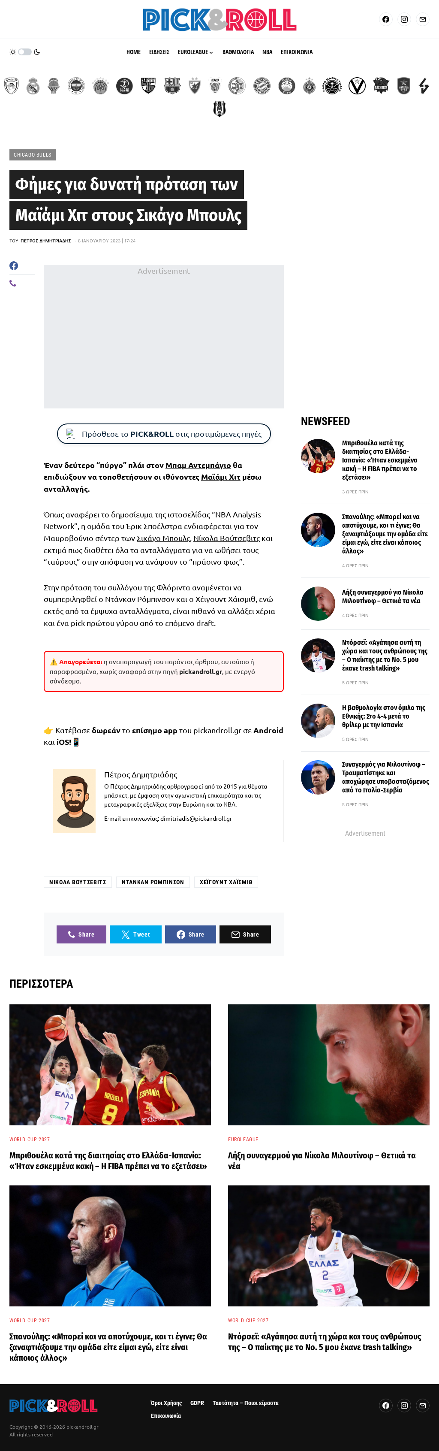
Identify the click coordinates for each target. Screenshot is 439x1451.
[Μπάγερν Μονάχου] (262, 85)
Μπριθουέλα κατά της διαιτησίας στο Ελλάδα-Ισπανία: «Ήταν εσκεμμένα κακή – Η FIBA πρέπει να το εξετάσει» (380, 460)
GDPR (197, 1403)
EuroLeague (243, 1140)
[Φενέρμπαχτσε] (76, 85)
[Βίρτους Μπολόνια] (357, 85)
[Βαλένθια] (53, 85)
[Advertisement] (164, 337)
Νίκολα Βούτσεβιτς (226, 537)
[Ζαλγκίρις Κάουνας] (148, 85)
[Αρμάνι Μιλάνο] (286, 85)
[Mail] (423, 19)
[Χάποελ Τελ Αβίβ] (124, 85)
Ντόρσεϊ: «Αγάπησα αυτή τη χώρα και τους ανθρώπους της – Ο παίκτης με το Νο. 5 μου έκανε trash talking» (384, 655)
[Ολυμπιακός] (11, 85)
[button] (24, 52)
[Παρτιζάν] (309, 85)
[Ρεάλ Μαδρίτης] (33, 85)
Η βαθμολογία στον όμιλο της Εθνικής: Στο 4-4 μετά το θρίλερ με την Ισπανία (383, 716)
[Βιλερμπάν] (424, 85)
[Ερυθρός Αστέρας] (195, 85)
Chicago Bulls (32, 155)
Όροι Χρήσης (166, 1403)
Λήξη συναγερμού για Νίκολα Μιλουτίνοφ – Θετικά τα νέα (383, 596)
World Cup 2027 (29, 1140)
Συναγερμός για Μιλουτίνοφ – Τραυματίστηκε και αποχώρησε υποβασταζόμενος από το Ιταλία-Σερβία (385, 777)
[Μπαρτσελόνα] (172, 85)
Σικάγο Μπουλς (163, 537)
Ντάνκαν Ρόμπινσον (153, 882)
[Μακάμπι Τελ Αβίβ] (237, 85)
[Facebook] (386, 19)
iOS (63, 742)
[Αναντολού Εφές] (403, 85)
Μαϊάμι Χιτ (221, 476)
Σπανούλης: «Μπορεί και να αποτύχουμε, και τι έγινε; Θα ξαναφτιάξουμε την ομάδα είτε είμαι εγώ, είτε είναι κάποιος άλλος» (385, 534)
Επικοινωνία (166, 1416)
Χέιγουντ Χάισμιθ (226, 882)
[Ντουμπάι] (215, 85)
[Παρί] (332, 85)
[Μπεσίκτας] (219, 109)
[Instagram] (404, 19)
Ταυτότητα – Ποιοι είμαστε (246, 1403)
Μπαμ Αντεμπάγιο (198, 465)
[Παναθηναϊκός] (100, 85)
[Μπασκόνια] (381, 85)
